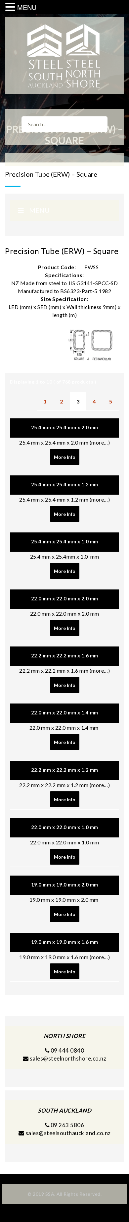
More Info (64, 457)
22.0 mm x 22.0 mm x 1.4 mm (64, 712)
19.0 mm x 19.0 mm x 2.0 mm (64, 884)
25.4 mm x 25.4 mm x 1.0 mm (64, 541)
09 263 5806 (66, 1125)
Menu (39, 210)
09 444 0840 (66, 1050)
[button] (11, 7)
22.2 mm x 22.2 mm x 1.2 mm (64, 770)
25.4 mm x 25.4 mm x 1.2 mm (64, 484)
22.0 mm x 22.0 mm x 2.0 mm (64, 598)
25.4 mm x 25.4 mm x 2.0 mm (64, 427)
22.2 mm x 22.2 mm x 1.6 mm (64, 655)
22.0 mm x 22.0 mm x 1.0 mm (64, 827)
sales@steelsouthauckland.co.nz (68, 1133)
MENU (26, 7)
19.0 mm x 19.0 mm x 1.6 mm (64, 942)
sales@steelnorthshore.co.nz (68, 1058)
